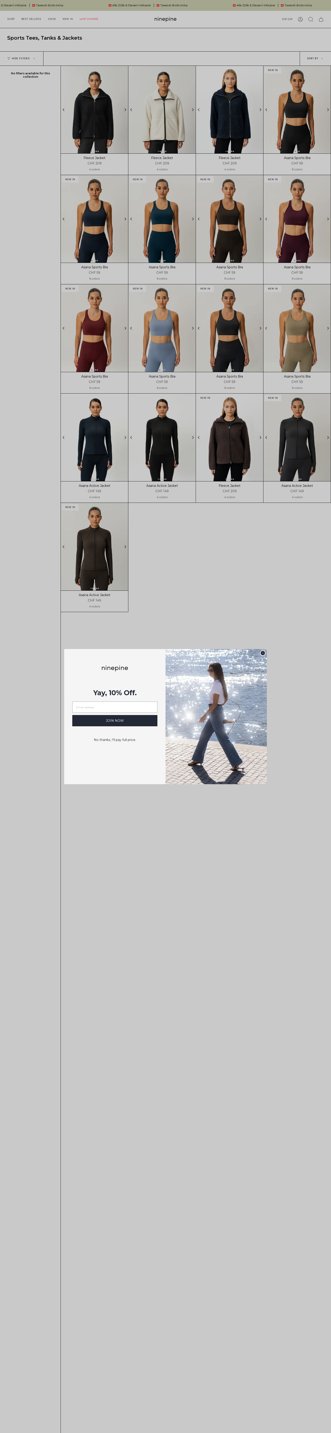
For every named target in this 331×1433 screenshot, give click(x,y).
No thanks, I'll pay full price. (115, 740)
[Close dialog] (263, 653)
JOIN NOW (115, 721)
